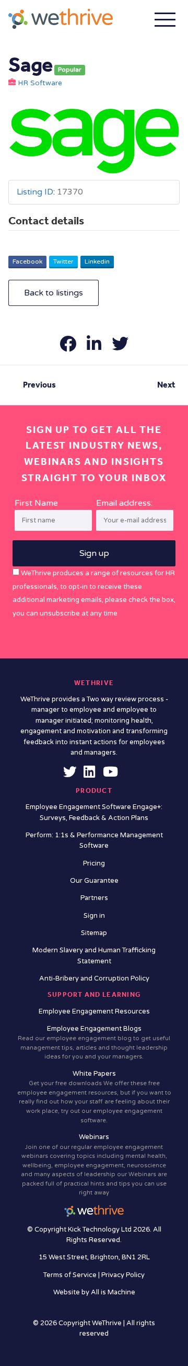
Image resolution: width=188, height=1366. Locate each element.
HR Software (40, 83)
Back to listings (53, 293)
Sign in (94, 916)
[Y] (110, 774)
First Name (36, 503)
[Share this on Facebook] (69, 347)
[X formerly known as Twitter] (70, 774)
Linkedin (97, 261)
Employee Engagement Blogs (94, 1042)
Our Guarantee (94, 880)
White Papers (94, 1096)
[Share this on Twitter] (120, 347)
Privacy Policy (123, 1275)
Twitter (63, 261)
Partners (94, 898)
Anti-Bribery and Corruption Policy (94, 978)
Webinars (94, 1164)
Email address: (124, 503)
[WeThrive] (60, 18)
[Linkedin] (89, 774)
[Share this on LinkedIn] (95, 347)
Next (166, 385)
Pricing (94, 863)
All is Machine (113, 1292)
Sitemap (94, 933)
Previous (39, 385)
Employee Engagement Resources (94, 1011)
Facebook (27, 261)
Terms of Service (70, 1275)
